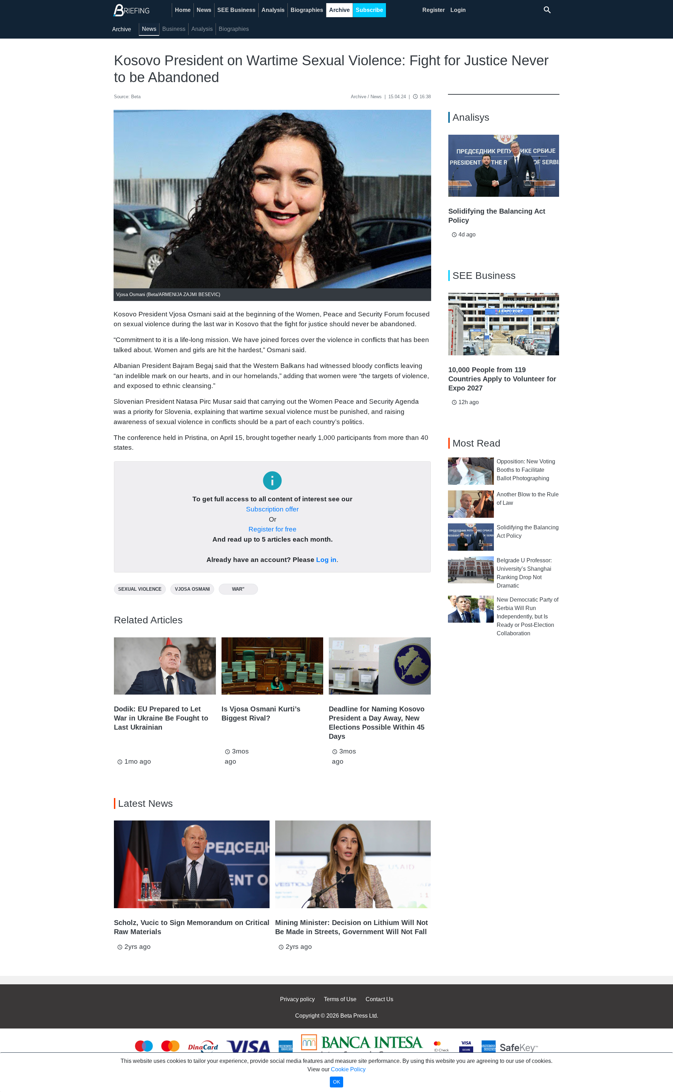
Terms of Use (340, 999)
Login (458, 10)
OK (336, 1082)
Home (183, 10)
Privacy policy (297, 999)
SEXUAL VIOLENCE (140, 589)
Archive (339, 10)
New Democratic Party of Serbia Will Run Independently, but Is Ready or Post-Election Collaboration (527, 616)
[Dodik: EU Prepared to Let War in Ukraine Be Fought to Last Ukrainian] (165, 666)
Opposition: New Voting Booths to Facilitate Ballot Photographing (526, 469)
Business (173, 29)
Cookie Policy (348, 1069)
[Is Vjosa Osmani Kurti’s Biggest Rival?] (273, 666)
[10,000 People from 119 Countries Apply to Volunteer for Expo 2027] (503, 324)
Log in (326, 559)
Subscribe (369, 10)
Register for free (273, 529)
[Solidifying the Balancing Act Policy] (503, 166)
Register (433, 10)
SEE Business (236, 10)
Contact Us (379, 999)
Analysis (273, 10)
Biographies (307, 10)
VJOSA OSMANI (192, 589)
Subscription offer (272, 509)
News (204, 10)
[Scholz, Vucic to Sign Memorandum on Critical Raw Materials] (192, 864)
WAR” (238, 589)
